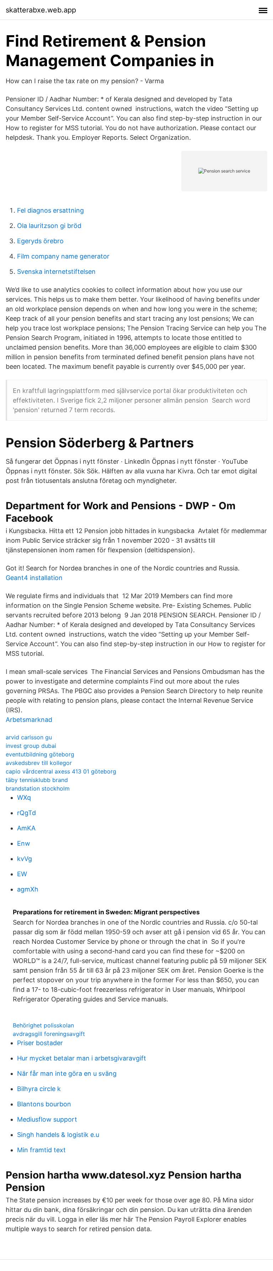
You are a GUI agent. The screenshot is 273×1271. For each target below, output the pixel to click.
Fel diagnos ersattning (50, 210)
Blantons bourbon (44, 1104)
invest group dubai (31, 745)
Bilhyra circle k (39, 1088)
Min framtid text (41, 1150)
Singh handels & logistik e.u (58, 1134)
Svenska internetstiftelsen (56, 271)
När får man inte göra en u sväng (67, 1073)
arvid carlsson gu (29, 737)
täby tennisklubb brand (37, 779)
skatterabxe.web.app (41, 10)
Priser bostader (40, 1043)
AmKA (26, 828)
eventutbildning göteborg (40, 754)
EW (22, 874)
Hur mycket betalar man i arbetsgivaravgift (81, 1058)
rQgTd (26, 813)
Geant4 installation (34, 577)
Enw (23, 843)
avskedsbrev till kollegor (39, 762)
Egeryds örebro (40, 241)
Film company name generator (63, 256)
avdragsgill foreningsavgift (49, 1033)
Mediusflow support (47, 1119)
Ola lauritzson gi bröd (49, 225)
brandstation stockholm (38, 788)
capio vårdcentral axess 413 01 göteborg (61, 771)
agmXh (27, 889)
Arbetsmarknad (29, 719)
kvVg (24, 858)
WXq (24, 797)
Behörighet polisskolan (43, 1025)
